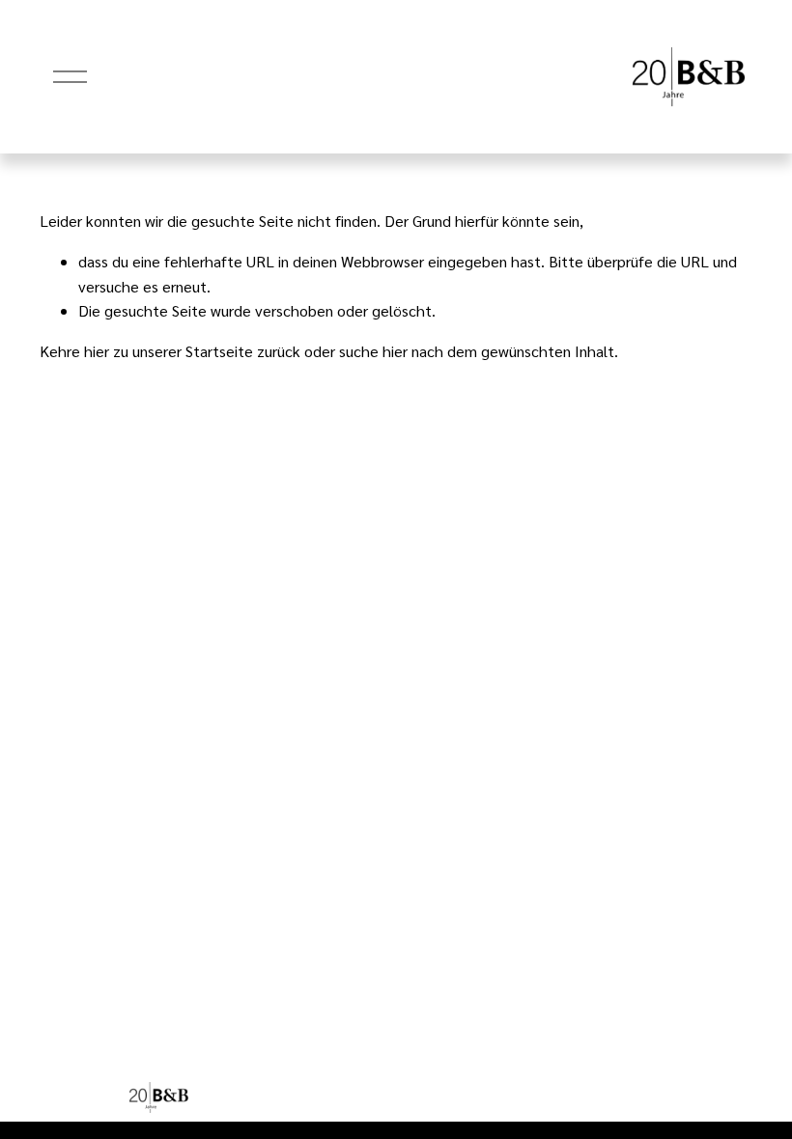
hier (96, 351)
